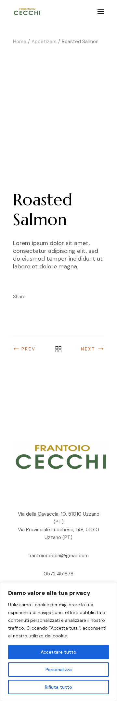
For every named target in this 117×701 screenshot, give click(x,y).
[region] (58, 641)
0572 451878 (58, 574)
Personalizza (59, 669)
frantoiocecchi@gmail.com (58, 555)
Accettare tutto (58, 652)
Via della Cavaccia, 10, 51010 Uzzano (58, 514)
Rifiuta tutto (58, 687)
